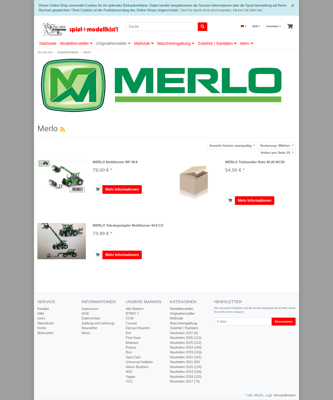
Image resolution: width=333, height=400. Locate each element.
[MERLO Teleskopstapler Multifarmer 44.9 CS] (61, 241)
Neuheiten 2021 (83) (185, 362)
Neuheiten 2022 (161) (186, 357)
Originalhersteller (112, 43)
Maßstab (142, 43)
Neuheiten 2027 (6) (184, 333)
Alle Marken (134, 309)
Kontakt (43, 309)
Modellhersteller (75, 43)
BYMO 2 (132, 313)
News (86, 333)
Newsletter (89, 328)
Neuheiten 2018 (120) (186, 376)
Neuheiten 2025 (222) (186, 343)
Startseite (47, 43)
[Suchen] (202, 26)
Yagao (130, 376)
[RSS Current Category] (62, 129)
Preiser (131, 347)
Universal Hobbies (139, 362)
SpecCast (133, 357)
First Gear (133, 338)
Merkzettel (45, 333)
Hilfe (40, 313)
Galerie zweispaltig (231, 145)
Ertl (128, 333)
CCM (130, 318)
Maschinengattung (174, 43)
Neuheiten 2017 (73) (185, 381)
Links (41, 318)
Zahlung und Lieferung (98, 323)
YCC (129, 381)
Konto (41, 328)
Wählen (275, 145)
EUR (255, 26)
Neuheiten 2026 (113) (185, 338)
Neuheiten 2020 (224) (186, 367)
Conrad (131, 323)
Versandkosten (284, 395)
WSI (129, 372)
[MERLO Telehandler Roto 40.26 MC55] (194, 182)
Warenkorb (45, 323)
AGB (85, 313)
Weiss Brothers (137, 367)
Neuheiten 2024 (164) (186, 347)
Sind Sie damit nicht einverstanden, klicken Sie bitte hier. (221, 10)
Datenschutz (91, 318)
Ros (129, 352)
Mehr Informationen (122, 189)
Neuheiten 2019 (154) (186, 372)
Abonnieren (284, 321)
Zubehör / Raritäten (216, 43)
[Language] (243, 26)
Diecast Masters (138, 328)
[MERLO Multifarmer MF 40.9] (61, 176)
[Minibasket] (290, 26)
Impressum (90, 309)
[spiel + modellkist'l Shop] (78, 29)
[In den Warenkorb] (98, 189)
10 (276, 152)
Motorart (132, 343)
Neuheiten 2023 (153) (186, 352)
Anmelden (272, 26)
